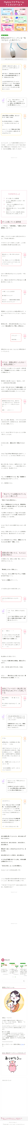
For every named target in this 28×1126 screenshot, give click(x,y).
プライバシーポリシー (13, 1122)
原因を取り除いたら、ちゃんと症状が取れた (15, 209)
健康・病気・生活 (5, 35)
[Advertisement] (14, 173)
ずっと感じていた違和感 (12, 198)
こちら (22, 1044)
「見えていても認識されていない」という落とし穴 (15, 205)
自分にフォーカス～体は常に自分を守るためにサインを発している (15, 212)
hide (18, 194)
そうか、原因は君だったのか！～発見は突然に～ (15, 201)
